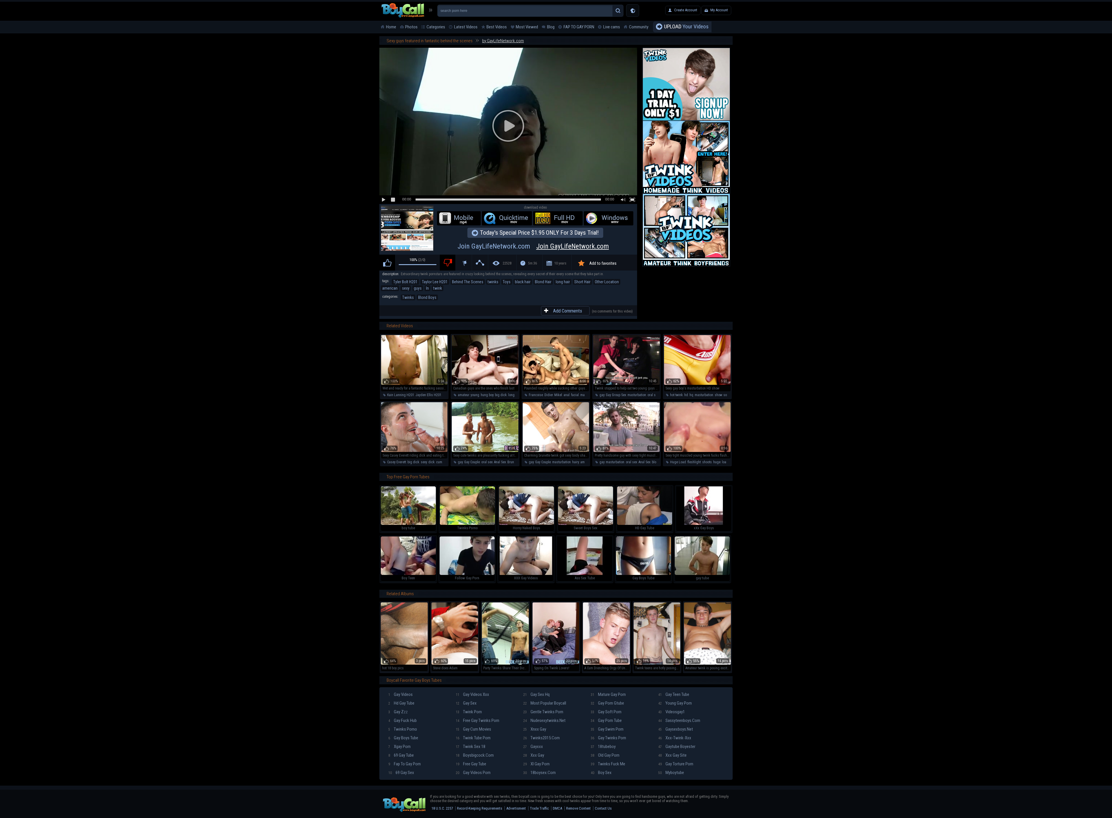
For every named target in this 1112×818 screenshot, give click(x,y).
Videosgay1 (671, 711)
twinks (493, 282)
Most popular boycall (544, 703)
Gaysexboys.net (675, 729)
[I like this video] (387, 263)
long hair (563, 282)
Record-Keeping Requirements (479, 808)
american (390, 288)
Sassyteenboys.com (679, 720)
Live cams (611, 27)
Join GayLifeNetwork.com (533, 246)
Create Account (685, 10)
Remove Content (578, 808)
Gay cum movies (473, 729)
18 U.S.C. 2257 (442, 808)
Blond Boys (427, 297)
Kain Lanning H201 (400, 395)
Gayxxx (533, 746)
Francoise (536, 395)
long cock (515, 395)
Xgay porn (399, 746)
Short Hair (582, 282)
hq (691, 395)
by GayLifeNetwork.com (503, 40)
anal (446, 395)
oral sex (653, 395)
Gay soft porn (606, 711)
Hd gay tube (401, 703)
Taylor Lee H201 (435, 282)
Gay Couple (472, 462)
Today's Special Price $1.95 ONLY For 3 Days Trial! (539, 232)
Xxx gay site (672, 755)
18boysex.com (539, 772)
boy (446, 462)
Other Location (607, 282)
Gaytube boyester (676, 746)
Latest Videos (466, 27)
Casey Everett (396, 462)
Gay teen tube (673, 694)
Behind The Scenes (467, 282)
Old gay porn (605, 755)
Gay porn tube (606, 720)
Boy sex (601, 772)
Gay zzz (398, 711)
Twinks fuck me (608, 763)
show (718, 395)
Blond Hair (543, 282)
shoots (707, 462)
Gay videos (400, 694)
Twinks (408, 297)
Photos (411, 27)
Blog (551, 27)
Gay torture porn (675, 763)
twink (437, 288)
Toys (507, 282)
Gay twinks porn (608, 737)
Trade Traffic (539, 808)
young (475, 395)
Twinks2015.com (541, 737)
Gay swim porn (607, 729)
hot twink (676, 395)
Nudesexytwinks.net (544, 720)
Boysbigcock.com (475, 755)
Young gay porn (675, 703)
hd (686, 395)
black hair (523, 282)
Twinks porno (402, 729)
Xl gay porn (536, 763)
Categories (436, 27)
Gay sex (466, 703)
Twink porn (469, 711)
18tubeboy (603, 746)
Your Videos (686, 26)
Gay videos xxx (472, 694)
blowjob (657, 462)
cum (439, 462)
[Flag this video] (464, 263)
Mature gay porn (608, 694)
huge (716, 462)
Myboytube (671, 772)
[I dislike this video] (447, 263)
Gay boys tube (403, 737)
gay (601, 395)
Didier (548, 395)
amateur (463, 395)
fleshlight (694, 462)
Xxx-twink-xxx (674, 737)
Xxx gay (533, 755)
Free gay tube (471, 763)
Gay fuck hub (402, 720)
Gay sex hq (536, 694)
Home (391, 27)
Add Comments (567, 311)
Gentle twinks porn (543, 711)
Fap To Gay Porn (404, 763)
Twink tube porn (473, 737)
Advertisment (516, 808)
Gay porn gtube (607, 703)
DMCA (557, 808)
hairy (575, 462)
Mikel (558, 395)
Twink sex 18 (470, 746)
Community (638, 27)
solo (726, 395)
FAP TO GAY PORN (579, 27)
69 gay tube (401, 755)
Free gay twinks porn (477, 720)
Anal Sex (500, 462)
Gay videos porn (473, 772)
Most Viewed (527, 27)
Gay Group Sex (616, 395)
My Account (719, 10)
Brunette (513, 462)
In (427, 288)
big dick (501, 395)
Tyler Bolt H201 (405, 282)
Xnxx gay (534, 729)
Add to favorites (603, 263)
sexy (405, 288)
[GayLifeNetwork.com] (407, 228)
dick (431, 462)
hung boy (487, 395)
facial (575, 395)
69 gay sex (401, 772)
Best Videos (497, 27)
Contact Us (603, 808)
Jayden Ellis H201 (428, 395)
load (725, 462)
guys (418, 288)
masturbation (637, 395)
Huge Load (678, 462)
